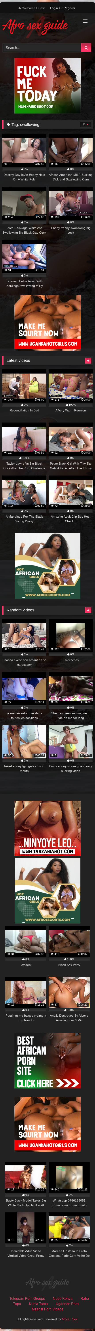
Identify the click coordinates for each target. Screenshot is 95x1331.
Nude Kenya (62, 1298)
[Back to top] (81, 1317)
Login (54, 8)
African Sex (70, 1319)
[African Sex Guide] (39, 28)
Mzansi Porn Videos (47, 1309)
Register (69, 8)
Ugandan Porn (67, 1304)
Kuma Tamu (38, 1304)
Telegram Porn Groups (27, 1298)
